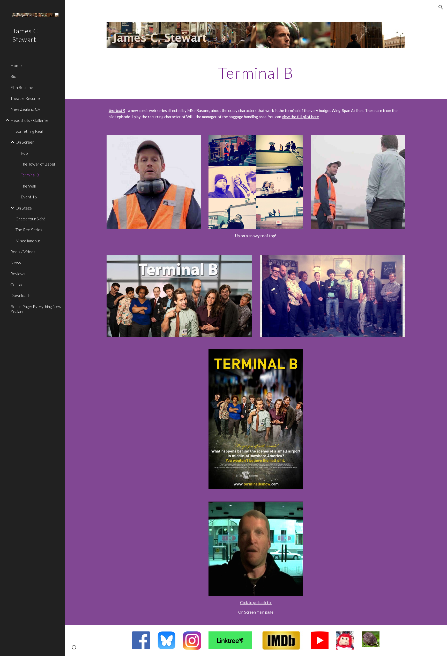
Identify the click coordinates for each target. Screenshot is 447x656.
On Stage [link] (24, 207)
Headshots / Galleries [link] (29, 120)
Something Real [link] (29, 131)
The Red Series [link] (29, 229)
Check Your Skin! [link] (30, 218)
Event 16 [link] (29, 196)
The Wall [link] (28, 185)
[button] (441, 7)
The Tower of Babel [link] (38, 163)
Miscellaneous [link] (28, 240)
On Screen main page (255, 612)
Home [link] (16, 65)
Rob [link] (24, 153)
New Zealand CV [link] (25, 109)
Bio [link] (13, 76)
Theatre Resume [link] (25, 98)
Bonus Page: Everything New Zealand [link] (35, 309)
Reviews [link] (17, 273)
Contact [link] (17, 284)
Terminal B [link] (30, 174)
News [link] (15, 262)
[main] (256, 73)
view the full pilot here (300, 117)
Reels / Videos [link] (22, 251)
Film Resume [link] (21, 87)
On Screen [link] (25, 141)
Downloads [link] (20, 295)
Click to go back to (256, 602)
